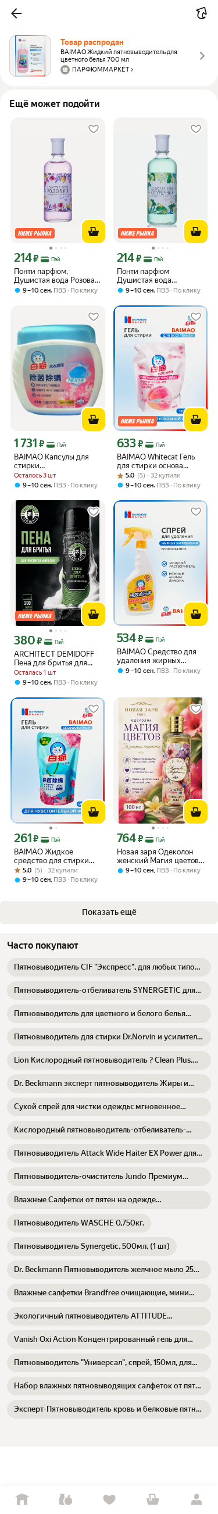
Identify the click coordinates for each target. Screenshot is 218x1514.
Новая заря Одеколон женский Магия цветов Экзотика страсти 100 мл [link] (158, 856)
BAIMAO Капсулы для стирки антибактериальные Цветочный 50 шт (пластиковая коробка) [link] (55, 461)
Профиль (196, 1499)
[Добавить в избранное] (94, 129)
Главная (22, 1499)
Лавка (65, 1499)
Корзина (152, 1499)
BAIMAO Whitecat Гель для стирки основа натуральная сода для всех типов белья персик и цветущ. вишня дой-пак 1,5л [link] (160, 461)
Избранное (109, 1499)
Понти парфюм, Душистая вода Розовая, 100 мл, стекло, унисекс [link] (57, 275)
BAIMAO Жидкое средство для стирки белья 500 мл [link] (51, 856)
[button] (16, 13)
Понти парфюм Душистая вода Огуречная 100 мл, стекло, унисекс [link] (150, 275)
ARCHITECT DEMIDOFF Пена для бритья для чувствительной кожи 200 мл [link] (54, 658)
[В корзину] (93, 231)
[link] (109, 967)
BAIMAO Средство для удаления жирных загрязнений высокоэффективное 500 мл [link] (156, 656)
